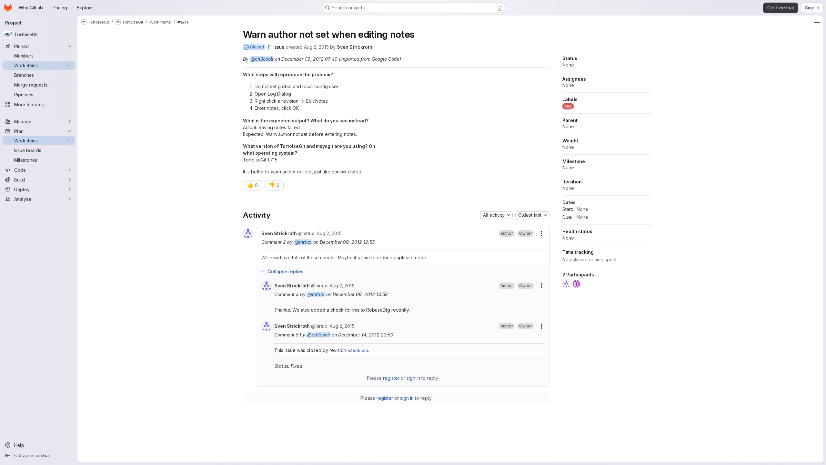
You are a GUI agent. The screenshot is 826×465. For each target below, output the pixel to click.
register (391, 378)
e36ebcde (358, 350)
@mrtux (303, 242)
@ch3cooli (261, 59)
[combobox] (496, 215)
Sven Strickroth (354, 47)
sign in (413, 378)
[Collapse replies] (263, 271)
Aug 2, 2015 (316, 47)
